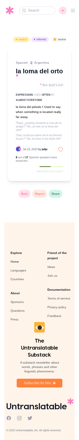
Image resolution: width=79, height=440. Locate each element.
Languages (18, 270)
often (46, 94)
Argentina (41, 62)
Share (55, 193)
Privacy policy (56, 307)
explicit (22, 39)
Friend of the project (57, 255)
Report (39, 193)
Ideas (51, 267)
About (15, 293)
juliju (44, 149)
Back (24, 193)
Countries (17, 279)
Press (14, 319)
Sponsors (17, 302)
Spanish (22, 62)
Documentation (58, 289)
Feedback (54, 316)
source (62, 39)
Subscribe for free (37, 383)
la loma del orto (39, 71)
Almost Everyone (29, 100)
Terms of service (58, 298)
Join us (52, 275)
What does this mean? (50, 171)
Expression (24, 94)
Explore (16, 253)
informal (41, 39)
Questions (18, 310)
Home (15, 261)
